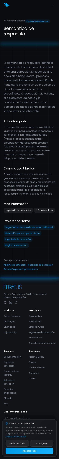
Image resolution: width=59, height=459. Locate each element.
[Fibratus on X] (16, 302)
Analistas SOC (36, 337)
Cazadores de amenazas (42, 343)
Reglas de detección (16, 245)
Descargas (9, 321)
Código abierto (37, 367)
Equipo (32, 362)
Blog (6, 403)
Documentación (12, 356)
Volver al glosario (16, 20)
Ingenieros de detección (42, 332)
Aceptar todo (30, 450)
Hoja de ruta (10, 332)
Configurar (42, 443)
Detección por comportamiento (22, 233)
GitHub (32, 378)
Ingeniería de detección (18, 210)
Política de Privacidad (16, 436)
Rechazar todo (17, 443)
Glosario (8, 398)
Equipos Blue (35, 316)
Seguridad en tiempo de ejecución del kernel (29, 227)
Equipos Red (35, 321)
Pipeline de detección (15, 264)
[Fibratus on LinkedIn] (10, 302)
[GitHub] (5, 302)
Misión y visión (36, 356)
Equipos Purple (36, 326)
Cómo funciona (44, 210)
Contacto (34, 373)
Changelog (9, 326)
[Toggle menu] (52, 5)
